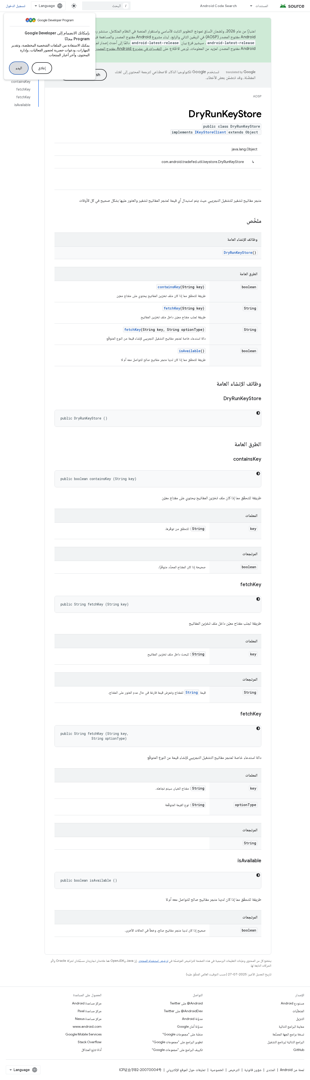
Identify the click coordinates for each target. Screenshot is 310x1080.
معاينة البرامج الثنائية (291, 1026)
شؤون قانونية (252, 1070)
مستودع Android (292, 1003)
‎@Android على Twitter (186, 1003)
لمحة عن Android (292, 1070)
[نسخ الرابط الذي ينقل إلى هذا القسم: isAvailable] (233, 861)
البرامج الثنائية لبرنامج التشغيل (285, 1042)
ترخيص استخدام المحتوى (153, 961)
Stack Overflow (89, 1042)
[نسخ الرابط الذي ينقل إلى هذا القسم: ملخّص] (242, 221)
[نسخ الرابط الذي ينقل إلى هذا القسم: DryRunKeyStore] (218, 399)
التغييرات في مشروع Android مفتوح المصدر (128, 48)
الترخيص (234, 1070)
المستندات (262, 6)
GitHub (298, 1050)
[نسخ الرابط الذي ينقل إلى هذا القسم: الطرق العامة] (229, 445)
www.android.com (87, 1026)
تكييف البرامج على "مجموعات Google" (177, 1050)
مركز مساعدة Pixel (89, 1011)
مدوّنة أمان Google (190, 1026)
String (192, 692)
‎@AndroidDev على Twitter (183, 1011)
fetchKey (172, 308)
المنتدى (270, 1070)
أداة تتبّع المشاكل (91, 1050)
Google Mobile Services (83, 1034)
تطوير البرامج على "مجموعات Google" (177, 1042)
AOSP (257, 96)
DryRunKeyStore (238, 252)
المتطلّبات (298, 1011)
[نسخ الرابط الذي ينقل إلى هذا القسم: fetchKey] (235, 585)
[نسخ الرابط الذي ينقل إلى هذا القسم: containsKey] (228, 459)
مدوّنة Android (192, 1019)
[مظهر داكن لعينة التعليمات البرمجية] (258, 413)
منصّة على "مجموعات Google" (183, 1034)
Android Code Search (218, 6)
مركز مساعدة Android (86, 1003)
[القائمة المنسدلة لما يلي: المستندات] (249, 6)
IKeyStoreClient (210, 132)
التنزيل (300, 1019)
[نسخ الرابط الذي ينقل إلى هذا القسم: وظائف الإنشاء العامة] (212, 384)
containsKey (169, 287)
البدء (19, 68)
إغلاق (42, 68)
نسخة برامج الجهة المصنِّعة (288, 1034)
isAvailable (190, 351)
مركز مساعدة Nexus (88, 1019)
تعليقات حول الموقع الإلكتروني (185, 1070)
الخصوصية (217, 1070)
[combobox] (106, 5)
